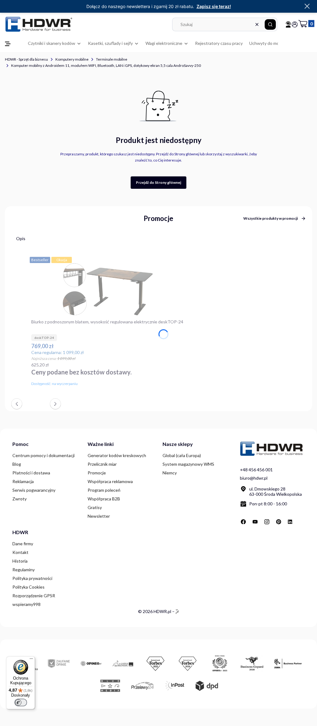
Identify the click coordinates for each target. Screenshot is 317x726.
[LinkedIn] (290, 521)
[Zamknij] (307, 6)
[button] (270, 24)
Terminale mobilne (111, 59)
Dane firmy (22, 543)
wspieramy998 (26, 604)
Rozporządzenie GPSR (33, 595)
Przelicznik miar (102, 464)
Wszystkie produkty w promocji (270, 218)
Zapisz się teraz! (214, 6)
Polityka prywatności (32, 578)
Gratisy (95, 507)
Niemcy (170, 472)
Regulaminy (23, 569)
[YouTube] (255, 521)
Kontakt (20, 552)
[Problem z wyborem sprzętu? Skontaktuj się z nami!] (288, 24)
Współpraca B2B (104, 498)
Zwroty (19, 498)
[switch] (21, 702)
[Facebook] (243, 521)
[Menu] (31, 660)
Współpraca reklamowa (110, 481)
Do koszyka (180, 382)
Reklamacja (23, 481)
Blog (16, 464)
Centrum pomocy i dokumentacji (43, 455)
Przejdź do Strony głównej (158, 182)
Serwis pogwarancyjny (33, 490)
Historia (20, 561)
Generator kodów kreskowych (117, 455)
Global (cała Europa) (182, 455)
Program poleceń (104, 490)
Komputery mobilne (72, 59)
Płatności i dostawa (31, 472)
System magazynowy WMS (188, 464)
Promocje (97, 472)
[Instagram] (266, 521)
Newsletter (99, 516)
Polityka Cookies (28, 587)
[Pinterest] (278, 521)
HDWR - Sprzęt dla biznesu (26, 59)
